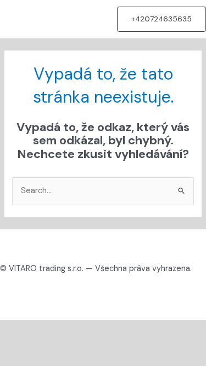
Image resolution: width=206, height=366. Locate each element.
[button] (161, 19)
